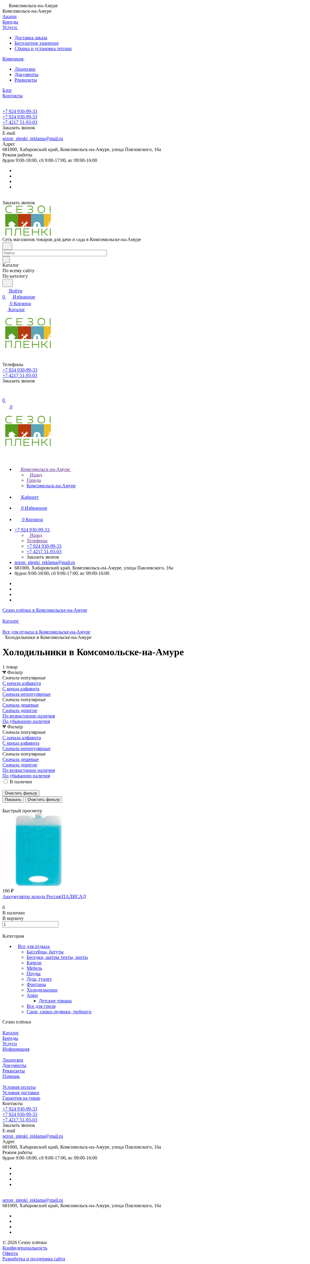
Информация (15, 1049)
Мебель (34, 968)
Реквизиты (26, 79)
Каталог (10, 1032)
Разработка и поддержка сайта (33, 1258)
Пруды (34, 973)
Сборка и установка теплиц (43, 48)
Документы (26, 74)
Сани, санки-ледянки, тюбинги (59, 1011)
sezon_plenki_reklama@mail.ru (32, 138)
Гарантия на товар (21, 1098)
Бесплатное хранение (37, 43)
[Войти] (5, 394)
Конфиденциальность (24, 1247)
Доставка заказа (31, 37)
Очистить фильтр (44, 799)
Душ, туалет (39, 979)
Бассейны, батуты (45, 951)
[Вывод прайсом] (12, 805)
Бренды (10, 1038)
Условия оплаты (19, 1087)
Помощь (11, 1076)
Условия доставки (20, 1092)
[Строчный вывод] (8, 805)
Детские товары (55, 1000)
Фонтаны (36, 984)
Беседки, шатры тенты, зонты (57, 957)
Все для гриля (41, 1006)
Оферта (10, 1253)
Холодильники (42, 989)
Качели (34, 962)
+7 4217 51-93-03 (19, 122)
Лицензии (25, 69)
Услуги (9, 1043)
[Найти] (7, 283)
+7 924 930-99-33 (19, 111)
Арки (32, 995)
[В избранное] (5, 930)
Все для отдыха (34, 946)
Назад (35, 474)
